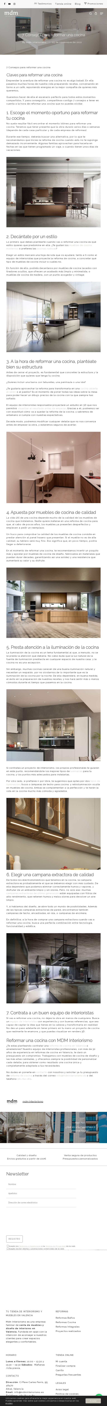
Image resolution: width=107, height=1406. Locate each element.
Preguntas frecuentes (68, 1375)
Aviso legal (62, 1389)
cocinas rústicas (46, 248)
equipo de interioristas (23, 1021)
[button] (101, 13)
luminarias (76, 771)
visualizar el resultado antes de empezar (42, 408)
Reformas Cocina (66, 1322)
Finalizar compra (66, 1366)
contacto (41, 1072)
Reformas (53, 27)
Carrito (60, 1370)
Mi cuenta (61, 1361)
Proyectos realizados (68, 1331)
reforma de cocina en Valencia (67, 1046)
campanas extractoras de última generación (32, 893)
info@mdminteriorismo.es (71, 1075)
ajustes (9, 1403)
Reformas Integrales (68, 1327)
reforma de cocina (21, 1075)
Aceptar (93, 1401)
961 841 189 (24, 1079)
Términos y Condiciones (30, 1246)
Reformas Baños (65, 1318)
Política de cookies (67, 1394)
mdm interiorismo (36, 42)
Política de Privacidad (56, 1246)
